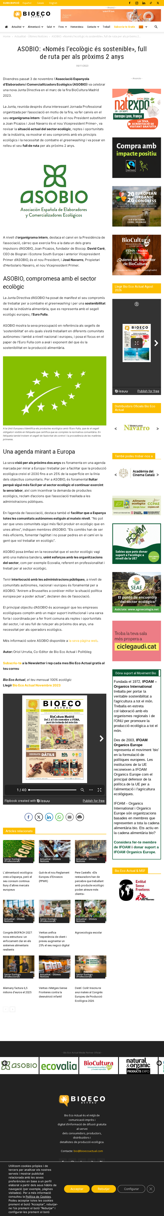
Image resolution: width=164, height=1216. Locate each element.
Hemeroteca (76, 26)
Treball (106, 26)
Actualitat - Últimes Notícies (31, 36)
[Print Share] (80, 817)
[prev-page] (5, 1009)
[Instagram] (136, 3)
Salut (49, 26)
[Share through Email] (70, 817)
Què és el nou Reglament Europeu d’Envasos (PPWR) (54, 877)
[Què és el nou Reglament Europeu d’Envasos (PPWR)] (54, 851)
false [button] (5, 1063)
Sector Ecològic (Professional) (12, 860)
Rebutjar (104, 1189)
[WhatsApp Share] (59, 817)
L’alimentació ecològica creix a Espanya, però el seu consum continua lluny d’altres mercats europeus (17, 881)
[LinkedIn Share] (49, 817)
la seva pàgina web (83, 641)
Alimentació (34, 26)
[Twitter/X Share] (39, 817)
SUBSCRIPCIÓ (11, 2)
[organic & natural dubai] (138, 1065)
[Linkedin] (144, 3)
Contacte (91, 26)
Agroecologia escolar (88, 932)
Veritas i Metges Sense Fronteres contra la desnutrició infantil (53, 992)
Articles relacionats (19, 831)
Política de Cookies (38, 1196)
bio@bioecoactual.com (88, 1151)
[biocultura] (59, 1065)
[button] (156, 27)
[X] (158, 3)
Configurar (131, 1189)
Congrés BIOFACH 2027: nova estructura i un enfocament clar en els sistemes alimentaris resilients (17, 941)
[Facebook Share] (29, 817)
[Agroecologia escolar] (90, 910)
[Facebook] (129, 3)
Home (6, 36)
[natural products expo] (98, 1065)
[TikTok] (151, 3)
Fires (61, 26)
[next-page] (12, 1009)
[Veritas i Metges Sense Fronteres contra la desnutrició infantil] (54, 966)
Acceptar (76, 1189)
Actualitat (16, 26)
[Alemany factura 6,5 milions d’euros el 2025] (18, 966)
